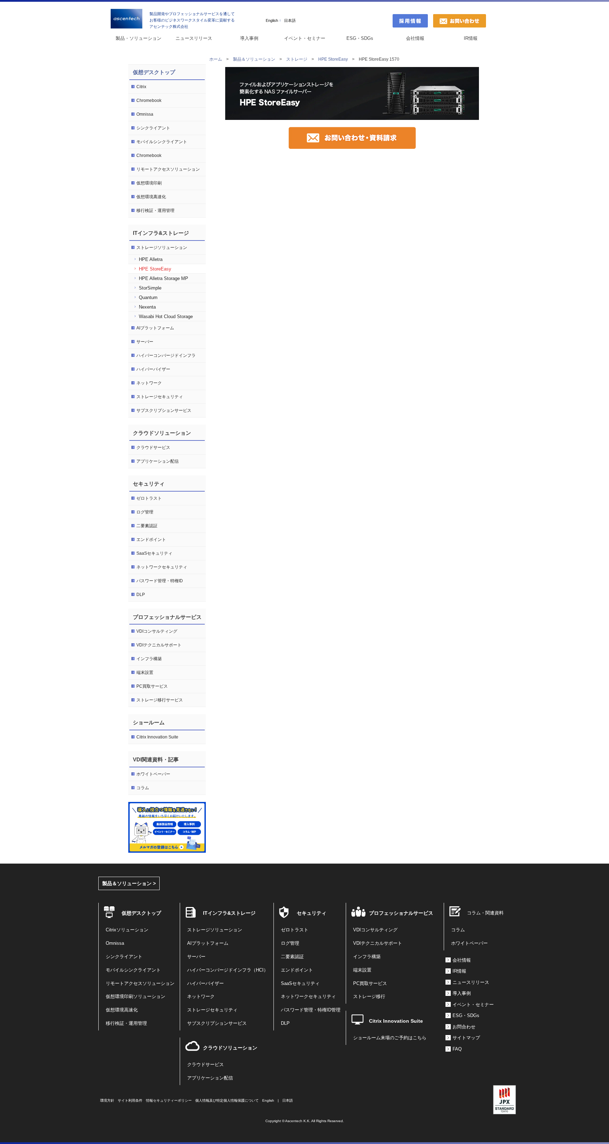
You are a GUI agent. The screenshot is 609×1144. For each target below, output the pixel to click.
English (272, 21)
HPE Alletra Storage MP (163, 278)
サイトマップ (466, 1037)
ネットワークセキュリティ (161, 567)
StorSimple (150, 288)
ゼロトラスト (149, 498)
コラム (142, 787)
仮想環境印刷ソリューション (135, 996)
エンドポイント (151, 539)
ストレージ (296, 59)
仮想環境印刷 (149, 183)
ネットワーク (149, 383)
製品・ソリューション (138, 38)
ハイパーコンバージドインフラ (166, 355)
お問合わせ (464, 1026)
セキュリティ (311, 913)
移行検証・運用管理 (155, 210)
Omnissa (144, 114)
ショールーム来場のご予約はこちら (389, 1037)
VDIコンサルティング (156, 631)
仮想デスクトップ (154, 72)
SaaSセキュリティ (154, 553)
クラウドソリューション (230, 1048)
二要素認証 (147, 525)
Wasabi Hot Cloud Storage (166, 316)
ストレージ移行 (369, 996)
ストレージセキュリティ (159, 396)
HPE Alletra (150, 259)
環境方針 (107, 1100)
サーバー (144, 341)
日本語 (290, 21)
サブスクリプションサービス (163, 410)
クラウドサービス (153, 447)
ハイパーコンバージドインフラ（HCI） (227, 970)
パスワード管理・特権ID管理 (310, 1010)
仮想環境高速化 (151, 196)
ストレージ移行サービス (159, 700)
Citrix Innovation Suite (157, 737)
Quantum (148, 297)
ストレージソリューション (161, 247)
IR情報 (471, 38)
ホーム (215, 59)
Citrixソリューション (127, 929)
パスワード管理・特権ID (159, 580)
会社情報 (415, 38)
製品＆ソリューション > (129, 883)
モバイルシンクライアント (161, 141)
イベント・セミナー (304, 38)
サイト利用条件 (130, 1100)
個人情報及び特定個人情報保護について (227, 1100)
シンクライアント (153, 128)
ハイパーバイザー (153, 369)
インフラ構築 (149, 658)
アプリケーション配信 (157, 461)
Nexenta (147, 307)
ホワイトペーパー (153, 774)
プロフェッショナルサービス (401, 913)
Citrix (141, 86)
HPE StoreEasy (333, 59)
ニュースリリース (194, 38)
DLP (140, 594)
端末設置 (144, 672)
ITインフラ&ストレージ (229, 913)
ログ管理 (144, 512)
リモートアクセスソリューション (168, 169)
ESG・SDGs (359, 38)
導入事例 (249, 38)
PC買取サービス (152, 686)
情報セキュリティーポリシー (169, 1100)
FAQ (457, 1049)
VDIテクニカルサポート (159, 645)
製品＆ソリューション (254, 59)
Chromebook (148, 100)
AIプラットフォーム (155, 327)
